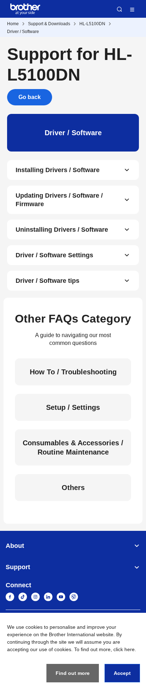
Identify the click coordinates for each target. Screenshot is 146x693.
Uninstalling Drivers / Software (62, 229)
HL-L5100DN (92, 23)
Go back (29, 97)
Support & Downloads (49, 23)
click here (124, 649)
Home (13, 23)
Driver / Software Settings (54, 255)
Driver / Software (23, 31)
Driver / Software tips (47, 280)
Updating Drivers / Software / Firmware (59, 200)
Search (119, 9)
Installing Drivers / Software (58, 170)
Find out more (73, 673)
